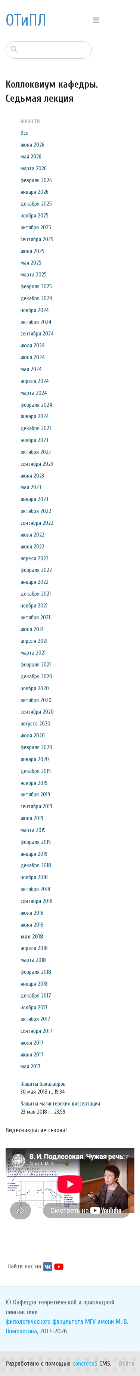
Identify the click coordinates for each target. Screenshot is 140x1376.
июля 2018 (32, 913)
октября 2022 (36, 511)
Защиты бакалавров (43, 1084)
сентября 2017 (37, 1031)
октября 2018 (35, 889)
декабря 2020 (36, 676)
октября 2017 (35, 1019)
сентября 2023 (37, 464)
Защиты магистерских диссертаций (60, 1103)
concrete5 (84, 1363)
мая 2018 (32, 936)
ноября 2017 (34, 1007)
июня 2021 (32, 629)
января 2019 (34, 854)
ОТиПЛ (26, 20)
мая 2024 (31, 369)
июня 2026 (32, 144)
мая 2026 (31, 156)
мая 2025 (31, 262)
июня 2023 (32, 475)
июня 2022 (32, 546)
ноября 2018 (34, 877)
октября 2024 (36, 322)
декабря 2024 (36, 298)
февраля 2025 (36, 286)
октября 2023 (36, 452)
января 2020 (35, 759)
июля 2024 (33, 345)
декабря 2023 (36, 428)
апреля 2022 (35, 558)
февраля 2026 (36, 180)
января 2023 (34, 499)
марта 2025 (34, 274)
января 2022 (35, 582)
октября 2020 (36, 700)
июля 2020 (33, 735)
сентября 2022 (37, 523)
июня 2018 (32, 924)
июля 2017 (32, 1042)
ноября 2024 (35, 310)
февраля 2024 (36, 405)
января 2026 (35, 192)
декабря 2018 (36, 865)
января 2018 (34, 983)
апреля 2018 (34, 948)
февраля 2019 (36, 842)
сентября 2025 (37, 239)
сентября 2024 (37, 333)
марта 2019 (33, 830)
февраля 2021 (36, 664)
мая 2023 (31, 487)
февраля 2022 (36, 570)
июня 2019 (32, 818)
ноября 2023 (34, 440)
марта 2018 (33, 960)
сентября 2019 (36, 806)
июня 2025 (32, 251)
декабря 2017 (36, 995)
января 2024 (35, 416)
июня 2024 (33, 357)
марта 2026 (34, 168)
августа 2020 (35, 723)
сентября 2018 (37, 901)
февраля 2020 (36, 747)
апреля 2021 (34, 641)
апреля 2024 (35, 381)
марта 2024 (34, 393)
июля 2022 (32, 534)
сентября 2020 (37, 711)
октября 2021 (35, 617)
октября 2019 (35, 794)
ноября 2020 (35, 688)
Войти (126, 1363)
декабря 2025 (36, 203)
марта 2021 (33, 652)
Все (24, 133)
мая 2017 (31, 1066)
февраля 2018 (36, 972)
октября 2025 (36, 227)
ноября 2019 (34, 783)
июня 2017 (32, 1054)
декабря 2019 (36, 771)
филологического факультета (44, 1322)
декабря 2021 (36, 593)
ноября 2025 (35, 215)
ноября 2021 (34, 605)
